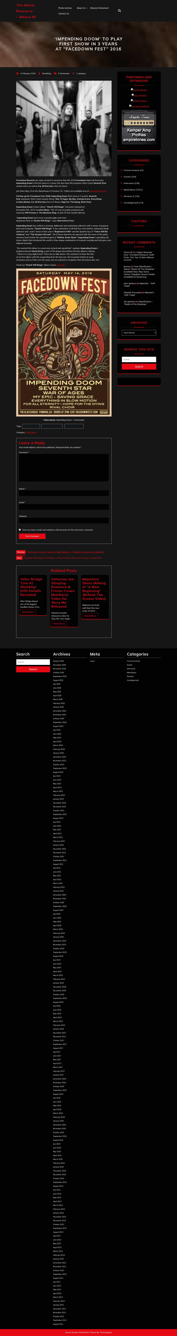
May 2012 (57, 1289)
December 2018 (59, 987)
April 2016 (57, 1109)
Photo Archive (65, 8)
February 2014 (59, 1209)
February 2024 (59, 749)
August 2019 (58, 956)
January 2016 (58, 1121)
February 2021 (59, 887)
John (79, 30)
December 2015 (59, 1125)
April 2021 (57, 879)
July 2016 (56, 1098)
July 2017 (56, 1052)
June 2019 (57, 964)
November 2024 (59, 715)
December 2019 (59, 941)
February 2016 (59, 1117)
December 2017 (59, 1033)
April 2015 (57, 1155)
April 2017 (57, 1063)
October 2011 (58, 1316)
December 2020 (59, 895)
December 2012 (59, 1263)
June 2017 (57, 1056)
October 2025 (58, 673)
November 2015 (59, 1128)
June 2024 (57, 734)
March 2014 (58, 1205)
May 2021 (57, 876)
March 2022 (58, 837)
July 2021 (56, 868)
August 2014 (58, 1186)
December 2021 (59, 849)
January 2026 (58, 661)
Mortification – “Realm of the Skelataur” (138, 302)
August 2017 (58, 1048)
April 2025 (57, 696)
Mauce (80, 36)
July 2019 (56, 960)
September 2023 (60, 768)
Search (139, 366)
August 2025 (58, 680)
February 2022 (59, 841)
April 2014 (57, 1201)
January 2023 (58, 799)
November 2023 (59, 761)
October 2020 (58, 902)
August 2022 (58, 818)
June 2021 (57, 872)
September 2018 (60, 998)
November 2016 (59, 1083)
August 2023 (58, 772)
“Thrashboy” (82, 13)
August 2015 (58, 1140)
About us (81, 8)
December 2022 (59, 803)
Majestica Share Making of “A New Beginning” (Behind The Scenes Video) (94, 589)
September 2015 (60, 1136)
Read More (28, 612)
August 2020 (58, 910)
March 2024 (58, 745)
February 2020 (59, 933)
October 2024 (58, 718)
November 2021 (59, 853)
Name (22, 489)
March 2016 (58, 1113)
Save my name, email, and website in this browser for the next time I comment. (57, 530)
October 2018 (58, 994)
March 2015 (58, 1159)
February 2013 (59, 1255)
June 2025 (57, 688)
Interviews (129, 183)
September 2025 (60, 676)
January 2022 (58, 845)
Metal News (31, 432)
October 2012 (58, 1270)
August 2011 (58, 1324)
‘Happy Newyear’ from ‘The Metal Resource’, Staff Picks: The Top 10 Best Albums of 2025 (139, 256)
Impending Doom (74, 426)
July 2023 (56, 776)
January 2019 (58, 983)
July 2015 (56, 1144)
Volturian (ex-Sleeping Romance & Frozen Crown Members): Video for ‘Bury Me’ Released (63, 592)
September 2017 (60, 1044)
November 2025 (59, 669)
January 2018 (58, 1029)
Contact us (63, 13)
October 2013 (58, 1224)
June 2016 (57, 1102)
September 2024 (60, 722)
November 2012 (59, 1266)
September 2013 (60, 1228)
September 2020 (60, 906)
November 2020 (59, 899)
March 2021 (58, 883)
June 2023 (57, 780)
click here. (60, 265)
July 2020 (56, 914)
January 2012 (58, 1305)
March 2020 (58, 929)
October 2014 (58, 1178)
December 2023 (59, 757)
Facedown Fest (31, 426)
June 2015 (57, 1148)
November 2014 (59, 1174)
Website (23, 516)
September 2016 (60, 1090)
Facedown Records (52, 426)
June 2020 (57, 918)
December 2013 (59, 1217)
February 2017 (59, 1071)
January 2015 (58, 1167)
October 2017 (58, 1040)
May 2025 (57, 692)
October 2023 (58, 764)
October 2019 (58, 948)
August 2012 (58, 1278)
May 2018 (57, 1014)
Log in (92, 661)
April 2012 (57, 1293)
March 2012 (58, 1297)
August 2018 (58, 1002)
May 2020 (57, 922)
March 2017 (58, 1067)
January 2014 (58, 1213)
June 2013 (57, 1240)
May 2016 (57, 1105)
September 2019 (60, 952)
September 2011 (60, 1320)
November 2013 (59, 1220)
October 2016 (58, 1086)
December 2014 (59, 1171)
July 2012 (56, 1282)
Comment (24, 452)
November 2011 (59, 1312)
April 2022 (57, 833)
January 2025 (58, 707)
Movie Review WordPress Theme (80, 1332)
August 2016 (58, 1094)
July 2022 (56, 822)
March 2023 (58, 791)
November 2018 (59, 991)
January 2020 (58, 937)
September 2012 (60, 1274)
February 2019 (59, 979)
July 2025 (56, 684)
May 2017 (57, 1060)
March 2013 (58, 1251)
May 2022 (57, 830)
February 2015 (59, 1163)
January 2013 (58, 1259)
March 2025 (58, 699)
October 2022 (58, 810)
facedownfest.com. (98, 191)
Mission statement (99, 8)
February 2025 (59, 703)
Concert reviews (131, 170)
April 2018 (57, 1017)
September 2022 (60, 814)
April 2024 (57, 741)
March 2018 (58, 1021)
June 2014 (57, 1194)
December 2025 (59, 665)
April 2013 (57, 1247)
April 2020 (57, 925)
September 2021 (60, 860)
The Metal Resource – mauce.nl (26, 11)
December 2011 (59, 1309)
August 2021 (58, 864)
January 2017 (58, 1075)
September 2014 (60, 1182)
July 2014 (56, 1190)
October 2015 (58, 1132)
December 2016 (59, 1079)
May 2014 (57, 1197)
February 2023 (59, 795)
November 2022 (59, 807)
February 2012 (59, 1301)
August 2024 (58, 726)
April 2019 (57, 971)
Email (22, 502)
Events (127, 176)
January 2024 (58, 753)
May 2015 (57, 1151)
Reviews (128, 196)
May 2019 (57, 968)
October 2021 (58, 856)
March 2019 (58, 975)
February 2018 (59, 1025)
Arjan (79, 25)
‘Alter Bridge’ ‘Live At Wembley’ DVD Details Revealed (31, 587)
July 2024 (56, 730)
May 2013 (57, 1243)
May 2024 (57, 738)
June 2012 (57, 1286)
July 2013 (56, 1236)
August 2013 (58, 1232)
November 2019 (59, 945)
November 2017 (59, 1037)
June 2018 (57, 1010)
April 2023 (57, 787)
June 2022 (57, 826)
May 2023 (57, 784)
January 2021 (58, 891)
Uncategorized (131, 202)
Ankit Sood (82, 19)
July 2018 (56, 1006)
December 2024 (59, 711)
